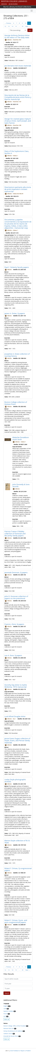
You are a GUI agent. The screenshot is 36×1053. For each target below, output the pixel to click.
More (6, 1019)
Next (27, 26)
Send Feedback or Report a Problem (20, 1050)
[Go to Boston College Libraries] (14, 1)
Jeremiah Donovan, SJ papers (16, 572)
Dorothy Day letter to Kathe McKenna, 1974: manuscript (15, 686)
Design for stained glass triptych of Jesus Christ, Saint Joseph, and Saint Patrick (17, 121)
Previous (8, 23)
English (5, 1006)
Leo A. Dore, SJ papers (13, 655)
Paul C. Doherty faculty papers (16, 267)
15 (16, 26)
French (5, 1014)
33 (22, 26)
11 (29, 23)
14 (12, 26)
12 (5, 26)
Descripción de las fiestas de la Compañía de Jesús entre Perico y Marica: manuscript (17, 97)
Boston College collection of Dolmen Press (15, 403)
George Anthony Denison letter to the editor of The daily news (17, 36)
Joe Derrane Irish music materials (17, 66)
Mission (4, 4)
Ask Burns (14, 4)
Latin (5, 1008)
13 (9, 26)
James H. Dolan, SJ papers (14, 313)
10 (25, 23)
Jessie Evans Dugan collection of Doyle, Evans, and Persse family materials (17, 740)
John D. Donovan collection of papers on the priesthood (16, 597)
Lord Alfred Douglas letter (15, 716)
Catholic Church (8, 1033)
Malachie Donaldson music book (20, 438)
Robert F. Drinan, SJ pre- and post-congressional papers (15, 921)
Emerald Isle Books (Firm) (10, 1036)
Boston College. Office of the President (14, 1026)
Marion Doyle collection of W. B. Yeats (17, 841)
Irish (4, 1016)
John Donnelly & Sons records (21, 485)
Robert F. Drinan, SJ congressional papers (18, 869)
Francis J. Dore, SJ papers (14, 624)
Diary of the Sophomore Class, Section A (16, 152)
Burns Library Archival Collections (17, 7)
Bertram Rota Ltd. (8, 1028)
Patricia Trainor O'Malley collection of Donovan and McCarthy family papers (15, 533)
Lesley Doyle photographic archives (15, 780)
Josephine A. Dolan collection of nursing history (17, 355)
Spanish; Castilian (8, 1011)
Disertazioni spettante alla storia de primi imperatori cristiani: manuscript (17, 189)
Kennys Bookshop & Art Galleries (13, 1031)
